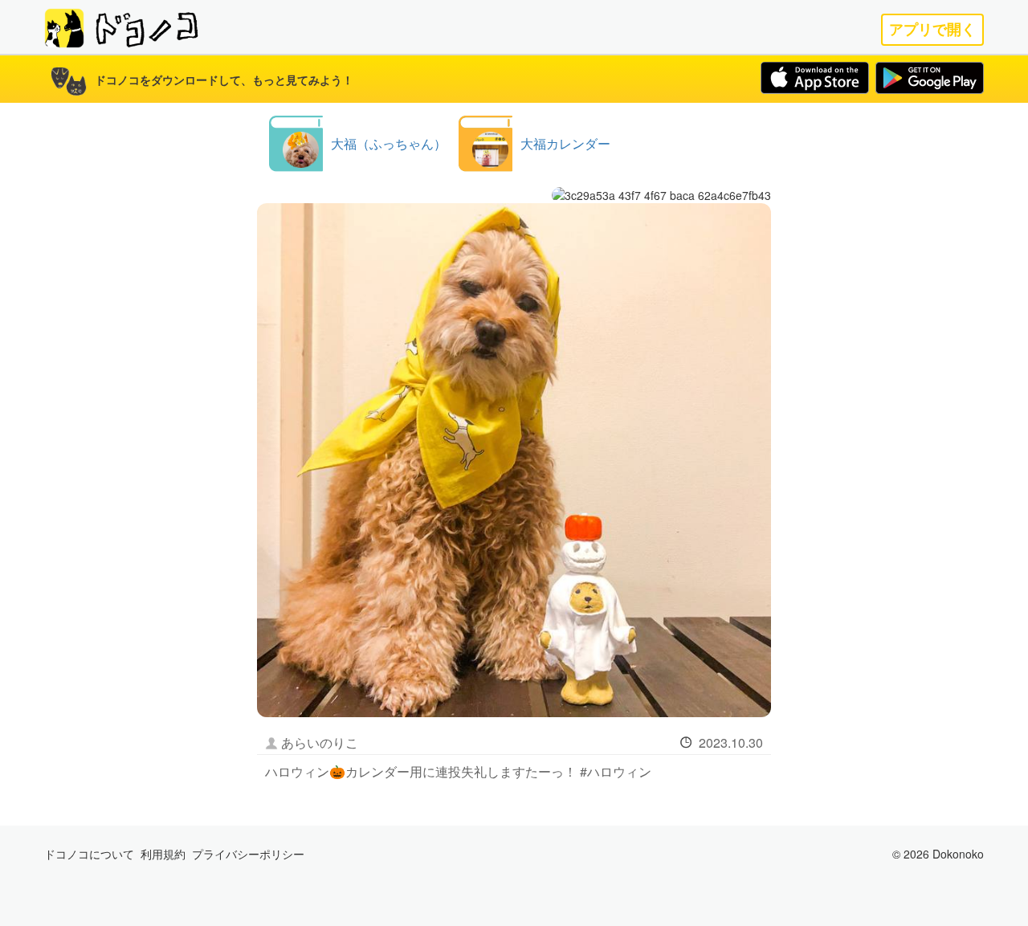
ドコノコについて (89, 854)
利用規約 (163, 854)
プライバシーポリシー (248, 854)
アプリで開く (932, 29)
